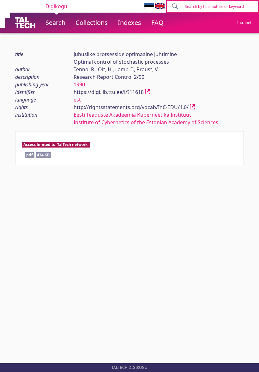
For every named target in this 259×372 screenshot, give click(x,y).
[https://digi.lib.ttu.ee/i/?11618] (147, 92)
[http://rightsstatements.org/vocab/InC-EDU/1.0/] (192, 107)
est (77, 99)
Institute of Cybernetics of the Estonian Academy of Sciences (146, 122)
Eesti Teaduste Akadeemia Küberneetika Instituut (132, 114)
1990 (79, 84)
